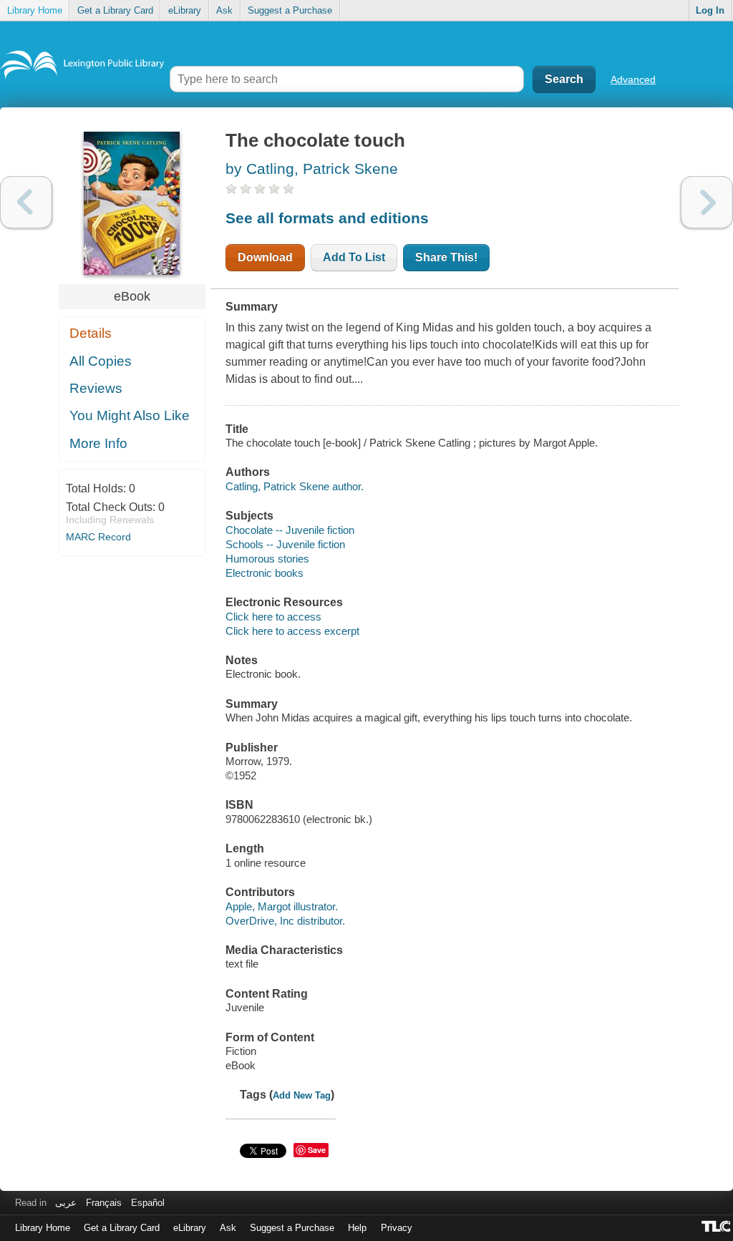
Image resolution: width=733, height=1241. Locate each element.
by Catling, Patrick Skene (311, 168)
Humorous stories (267, 559)
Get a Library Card (115, 10)
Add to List (354, 257)
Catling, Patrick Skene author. (294, 486)
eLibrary (184, 10)
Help (357, 1227)
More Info (98, 443)
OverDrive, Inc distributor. (285, 921)
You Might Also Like (129, 415)
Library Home (34, 10)
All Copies (100, 361)
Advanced (633, 79)
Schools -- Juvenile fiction (285, 544)
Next (707, 202)
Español (148, 1202)
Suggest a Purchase (290, 10)
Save (317, 1149)
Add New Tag (302, 1095)
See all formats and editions (327, 218)
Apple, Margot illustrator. (281, 906)
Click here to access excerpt (292, 631)
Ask (224, 10)
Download (265, 257)
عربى (66, 1202)
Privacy (396, 1227)
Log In (710, 10)
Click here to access (273, 616)
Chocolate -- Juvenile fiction (289, 530)
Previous (26, 202)
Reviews (95, 388)
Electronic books (264, 573)
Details (90, 333)
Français (104, 1202)
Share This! (446, 257)
